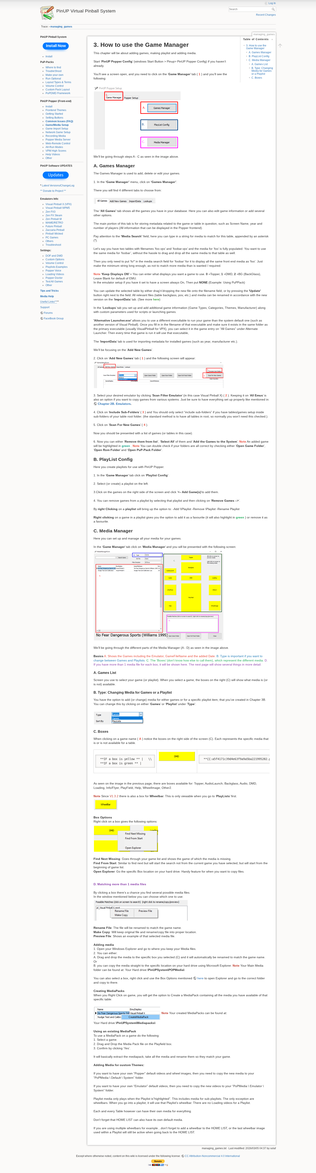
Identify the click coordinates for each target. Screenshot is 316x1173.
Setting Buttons (54, 117)
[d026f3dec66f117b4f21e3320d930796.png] (126, 838)
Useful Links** (48, 301)
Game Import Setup (57, 128)
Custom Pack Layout (58, 89)
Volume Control (55, 85)
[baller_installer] (56, 46)
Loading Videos (55, 274)
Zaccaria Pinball (55, 230)
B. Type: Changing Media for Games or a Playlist (262, 71)
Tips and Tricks (49, 290)
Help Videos (53, 154)
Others (49, 241)
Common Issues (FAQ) (59, 121)
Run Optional (53, 78)
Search (274, 9)
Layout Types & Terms (58, 82)
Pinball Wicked (54, 233)
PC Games (52, 237)
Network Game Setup (58, 132)
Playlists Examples (56, 266)
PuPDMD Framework (58, 93)
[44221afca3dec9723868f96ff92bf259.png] (125, 200)
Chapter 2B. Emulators (114, 403)
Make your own (54, 74)
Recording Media (56, 135)
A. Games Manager (260, 52)
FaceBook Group (54, 318)
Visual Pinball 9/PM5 (58, 207)
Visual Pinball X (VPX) (59, 204)
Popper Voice (53, 270)
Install (49, 56)
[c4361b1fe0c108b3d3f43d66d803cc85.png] (141, 910)
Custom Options (55, 259)
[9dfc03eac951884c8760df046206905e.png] (137, 117)
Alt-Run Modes (54, 147)
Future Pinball (54, 226)
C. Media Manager (259, 60)
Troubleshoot (53, 244)
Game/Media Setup (57, 124)
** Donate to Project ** (53, 190)
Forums (48, 312)
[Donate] (158, 1162)
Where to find (53, 67)
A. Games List (260, 64)
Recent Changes (266, 14)
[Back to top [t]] (280, 45)
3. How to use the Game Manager (256, 47)
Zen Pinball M (54, 219)
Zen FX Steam (54, 215)
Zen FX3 (50, 211)
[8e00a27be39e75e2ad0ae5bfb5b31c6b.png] (176, 756)
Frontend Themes (56, 110)
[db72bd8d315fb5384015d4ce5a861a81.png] (106, 804)
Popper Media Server (58, 139)
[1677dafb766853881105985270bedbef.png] (119, 717)
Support (44, 307)
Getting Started (54, 113)
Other (49, 158)
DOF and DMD (54, 255)
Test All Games (54, 281)
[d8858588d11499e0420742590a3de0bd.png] (127, 1013)
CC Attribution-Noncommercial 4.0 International (212, 1156)
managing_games (61, 26)
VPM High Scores (56, 150)
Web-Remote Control (58, 143)
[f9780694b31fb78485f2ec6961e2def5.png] (159, 374)
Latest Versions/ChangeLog (58, 185)
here (156, 299)
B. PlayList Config (259, 56)
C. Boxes (257, 77)
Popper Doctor (54, 277)
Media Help (47, 296)
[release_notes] (56, 175)
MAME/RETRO (54, 222)
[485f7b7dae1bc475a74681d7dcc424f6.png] (159, 595)
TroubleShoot (53, 71)
